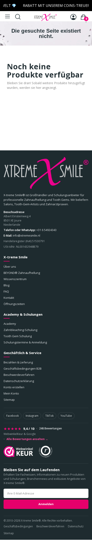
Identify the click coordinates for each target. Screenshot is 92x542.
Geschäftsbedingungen (18, 526)
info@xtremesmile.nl (26, 235)
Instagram (32, 416)
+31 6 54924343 (46, 230)
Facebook (12, 416)
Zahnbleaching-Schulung (20, 330)
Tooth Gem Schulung (18, 336)
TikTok (49, 416)
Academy (10, 324)
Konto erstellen (14, 387)
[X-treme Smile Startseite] (46, 173)
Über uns (10, 267)
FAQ (6, 291)
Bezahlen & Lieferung (18, 362)
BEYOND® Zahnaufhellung (22, 273)
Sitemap (9, 400)
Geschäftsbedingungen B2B (23, 369)
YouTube (66, 416)
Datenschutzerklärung (19, 381)
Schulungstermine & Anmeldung (25, 342)
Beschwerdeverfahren (19, 375)
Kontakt (9, 298)
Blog (6, 285)
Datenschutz (76, 526)
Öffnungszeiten (14, 304)
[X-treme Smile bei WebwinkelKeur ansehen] (18, 451)
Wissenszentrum (15, 279)
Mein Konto (11, 393)
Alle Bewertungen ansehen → (27, 439)
